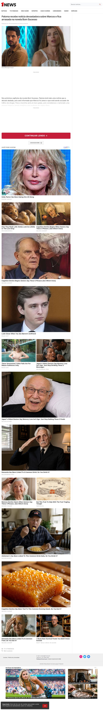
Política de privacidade (13, 657)
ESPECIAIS (74, 11)
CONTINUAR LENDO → (36, 135)
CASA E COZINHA (45, 11)
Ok (45, 706)
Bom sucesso (8, 651)
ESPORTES (35, 11)
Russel (26, 23)
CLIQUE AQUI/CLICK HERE (54, 659)
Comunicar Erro (35, 142)
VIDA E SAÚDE (25, 11)
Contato (5, 657)
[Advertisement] (36, 84)
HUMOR (66, 11)
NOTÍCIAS (4, 11)
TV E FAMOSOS (14, 11)
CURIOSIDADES (57, 11)
